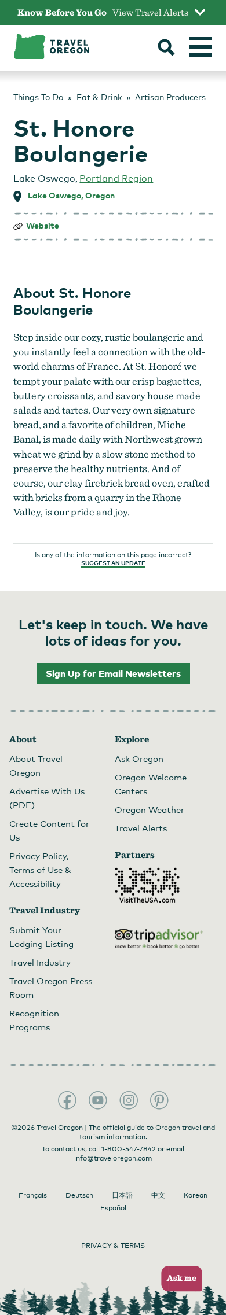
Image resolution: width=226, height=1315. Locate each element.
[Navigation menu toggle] (200, 47)
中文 (158, 1195)
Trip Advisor (159, 938)
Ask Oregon (139, 758)
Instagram (128, 1100)
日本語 (122, 1195)
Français (33, 1195)
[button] (178, 1279)
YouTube (98, 1100)
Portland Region (116, 178)
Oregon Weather (149, 809)
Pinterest (159, 1100)
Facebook (67, 1100)
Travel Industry (40, 962)
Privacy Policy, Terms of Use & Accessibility (40, 869)
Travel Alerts (141, 828)
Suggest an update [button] (113, 562)
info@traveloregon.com (113, 1158)
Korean (195, 1195)
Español (113, 1208)
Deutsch (79, 1195)
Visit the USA (147, 885)
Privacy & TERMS (113, 1246)
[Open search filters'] (166, 48)
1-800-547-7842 (128, 1149)
